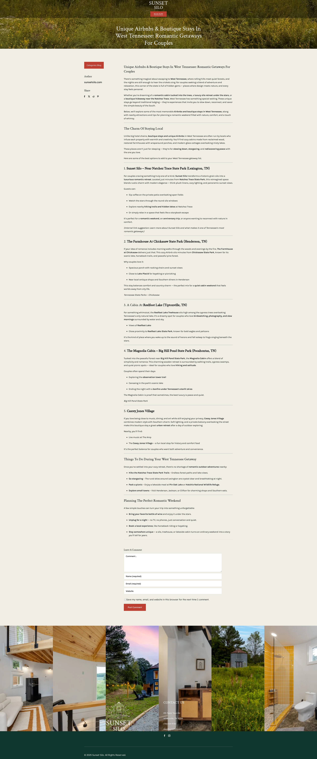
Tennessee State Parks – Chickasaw (141, 295)
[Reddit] (93, 96)
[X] (89, 96)
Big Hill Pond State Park (136, 401)
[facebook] (164, 736)
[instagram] (169, 736)
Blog (99, 65)
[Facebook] (84, 96)
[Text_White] (158, 2)
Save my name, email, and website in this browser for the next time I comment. (167, 599)
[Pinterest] (98, 96)
